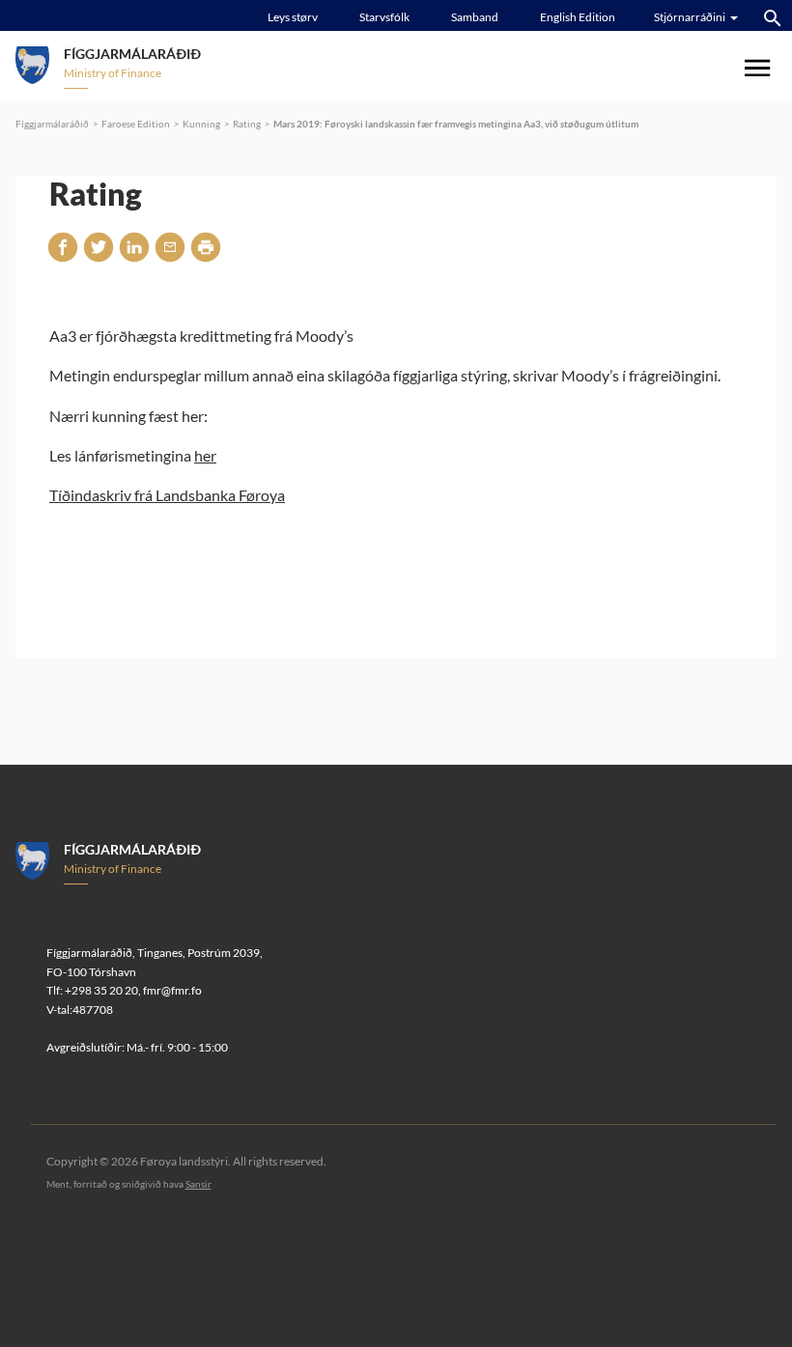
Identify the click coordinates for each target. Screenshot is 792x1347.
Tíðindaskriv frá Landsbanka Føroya (167, 495)
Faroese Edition (135, 123)
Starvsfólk (384, 17)
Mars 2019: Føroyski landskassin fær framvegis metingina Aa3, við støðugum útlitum (455, 123)
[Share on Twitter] (98, 247)
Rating (247, 123)
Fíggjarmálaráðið (52, 123)
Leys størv (293, 17)
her (205, 455)
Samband (474, 17)
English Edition (577, 17)
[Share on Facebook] (62, 247)
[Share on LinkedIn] (134, 247)
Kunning (201, 123)
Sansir (198, 1184)
